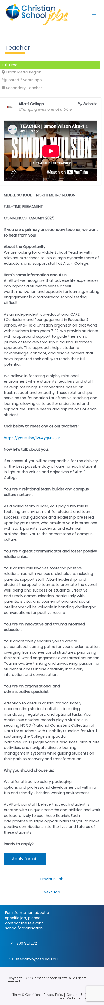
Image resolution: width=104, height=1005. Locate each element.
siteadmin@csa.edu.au (36, 959)
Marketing (74, 998)
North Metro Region (23, 72)
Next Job (52, 892)
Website (90, 103)
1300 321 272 (26, 943)
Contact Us (74, 995)
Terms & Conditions (26, 995)
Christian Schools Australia (51, 978)
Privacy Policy (53, 995)
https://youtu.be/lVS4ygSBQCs (32, 437)
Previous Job (52, 878)
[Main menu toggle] (94, 14)
